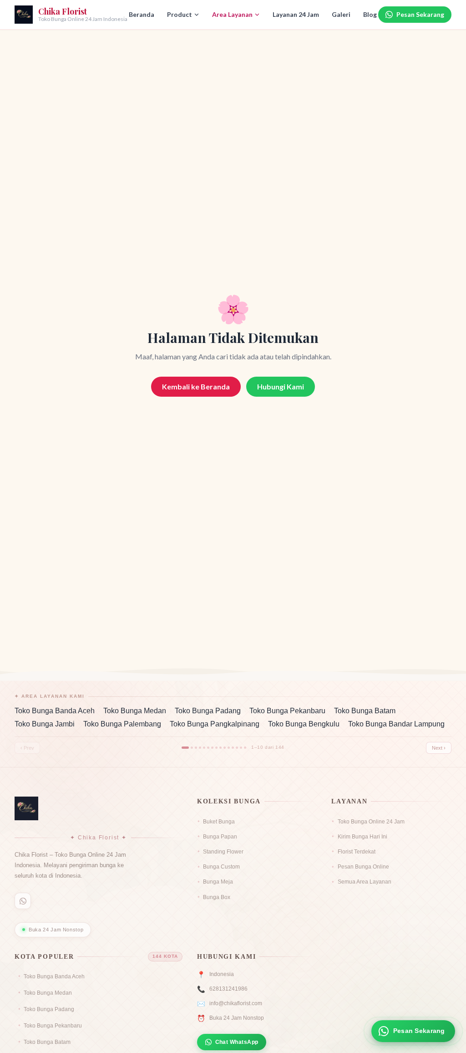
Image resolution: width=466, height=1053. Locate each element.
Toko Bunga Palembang (122, 724)
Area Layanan (232, 14)
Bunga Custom (221, 867)
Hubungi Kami (280, 386)
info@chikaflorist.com (235, 1003)
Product (179, 14)
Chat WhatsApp (236, 1042)
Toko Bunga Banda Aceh (55, 711)
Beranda (141, 14)
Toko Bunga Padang (208, 711)
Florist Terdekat (356, 852)
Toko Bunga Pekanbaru (287, 711)
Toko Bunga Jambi (45, 724)
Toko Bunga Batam (364, 711)
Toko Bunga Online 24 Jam (371, 821)
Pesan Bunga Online (363, 867)
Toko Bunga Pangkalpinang (214, 724)
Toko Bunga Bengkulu (303, 724)
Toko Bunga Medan (134, 711)
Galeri (341, 14)
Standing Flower (223, 852)
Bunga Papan (220, 836)
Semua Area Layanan (364, 882)
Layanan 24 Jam (296, 14)
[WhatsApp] (23, 901)
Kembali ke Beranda (196, 386)
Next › (439, 748)
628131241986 (228, 989)
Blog (370, 14)
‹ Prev (27, 748)
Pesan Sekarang (420, 14)
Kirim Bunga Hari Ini (362, 836)
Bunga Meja (218, 882)
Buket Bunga (219, 821)
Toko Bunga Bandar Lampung (396, 724)
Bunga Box (216, 897)
